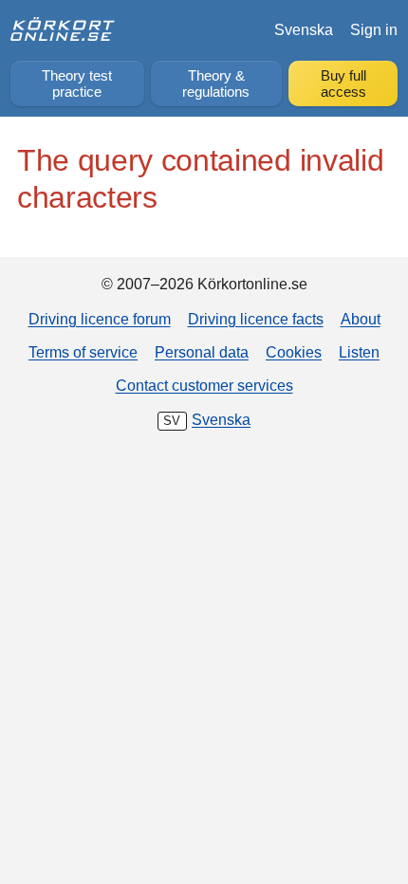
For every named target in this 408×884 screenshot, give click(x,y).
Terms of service (83, 351)
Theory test (77, 84)
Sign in (374, 29)
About (360, 318)
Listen (359, 351)
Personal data (202, 351)
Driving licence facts (256, 318)
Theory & (216, 84)
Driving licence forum (99, 318)
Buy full (343, 84)
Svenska (303, 29)
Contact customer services (204, 385)
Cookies (294, 351)
